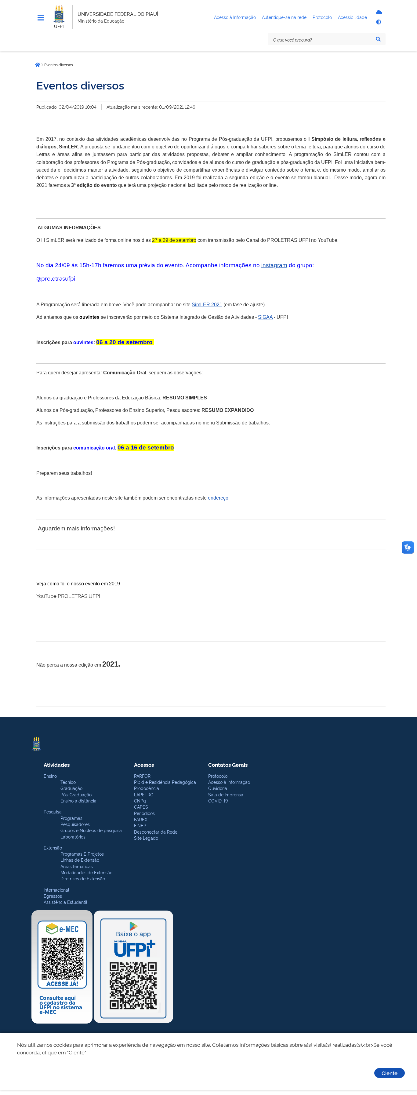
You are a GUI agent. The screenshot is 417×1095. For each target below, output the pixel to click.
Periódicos (144, 813)
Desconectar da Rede (155, 832)
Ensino (50, 776)
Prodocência (146, 788)
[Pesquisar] (378, 39)
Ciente (389, 1072)
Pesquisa (53, 811)
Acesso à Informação (229, 782)
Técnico (68, 782)
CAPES (141, 806)
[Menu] (41, 18)
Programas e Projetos (82, 854)
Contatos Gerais (228, 764)
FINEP (140, 825)
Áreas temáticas (76, 866)
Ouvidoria (217, 788)
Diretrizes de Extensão (82, 878)
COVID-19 (218, 800)
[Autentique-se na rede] (378, 12)
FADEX (140, 819)
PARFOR (142, 776)
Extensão (53, 847)
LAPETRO (144, 794)
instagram (274, 265)
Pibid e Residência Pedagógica (165, 782)
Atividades (57, 764)
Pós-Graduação (76, 794)
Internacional (56, 890)
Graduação (71, 788)
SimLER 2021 (207, 304)
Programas (71, 818)
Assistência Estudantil (65, 902)
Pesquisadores (75, 824)
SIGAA (265, 317)
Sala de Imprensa (225, 794)
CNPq (140, 800)
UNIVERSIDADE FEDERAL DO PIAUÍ (118, 13)
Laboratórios (72, 836)
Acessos (144, 764)
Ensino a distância (78, 800)
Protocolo (217, 776)
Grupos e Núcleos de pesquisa (91, 830)
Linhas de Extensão (79, 860)
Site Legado (146, 838)
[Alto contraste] (378, 22)
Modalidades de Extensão (86, 872)
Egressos (53, 896)
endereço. (219, 497)
